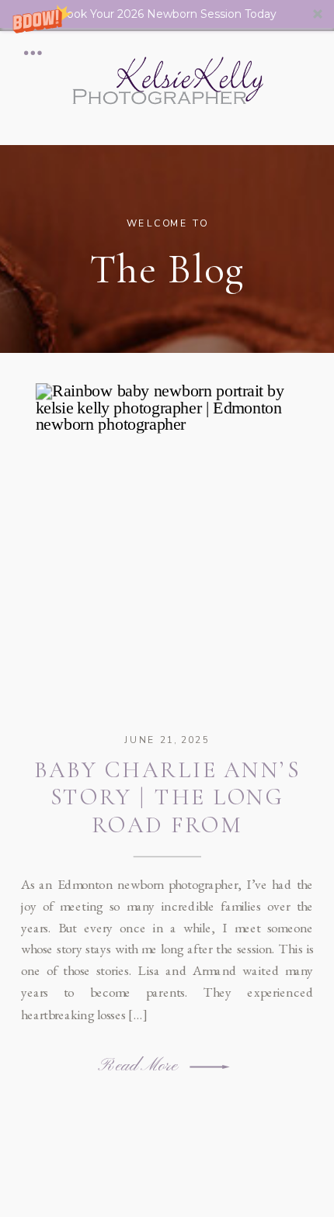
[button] (167, 14)
